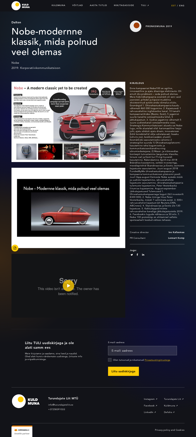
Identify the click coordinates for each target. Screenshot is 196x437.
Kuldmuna (58, 5)
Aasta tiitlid (98, 5)
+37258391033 (56, 409)
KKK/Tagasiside (124, 5)
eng (182, 5)
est (173, 5)
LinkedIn (148, 412)
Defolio (168, 412)
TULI (143, 5)
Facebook (149, 405)
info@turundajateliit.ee (60, 404)
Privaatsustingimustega (157, 360)
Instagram (149, 399)
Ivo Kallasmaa (177, 232)
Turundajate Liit (172, 399)
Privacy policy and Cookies (170, 430)
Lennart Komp (176, 238)
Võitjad (77, 5)
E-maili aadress (116, 342)
